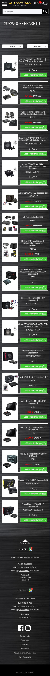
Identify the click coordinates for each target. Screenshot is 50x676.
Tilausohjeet (25, 640)
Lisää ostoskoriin (31, 75)
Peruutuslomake (25, 656)
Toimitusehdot (25, 636)
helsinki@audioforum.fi (29, 567)
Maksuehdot (25, 648)
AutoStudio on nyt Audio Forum (25, 652)
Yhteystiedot (25, 644)
